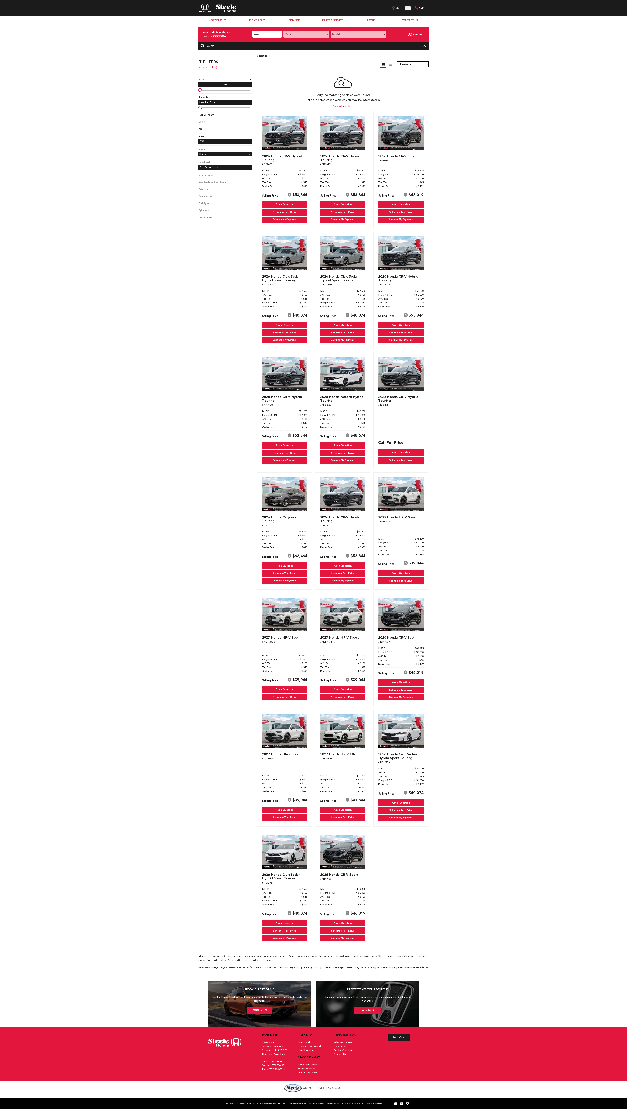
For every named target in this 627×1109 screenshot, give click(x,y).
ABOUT (371, 20)
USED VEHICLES (256, 20)
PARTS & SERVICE (332, 20)
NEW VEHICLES (218, 20)
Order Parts (340, 1046)
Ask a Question (285, 204)
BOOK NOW (259, 1010)
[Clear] (213, 67)
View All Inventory (343, 106)
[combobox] (267, 34)
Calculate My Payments (284, 219)
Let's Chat (399, 1037)
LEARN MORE (367, 1010)
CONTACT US (409, 20)
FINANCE (294, 20)
